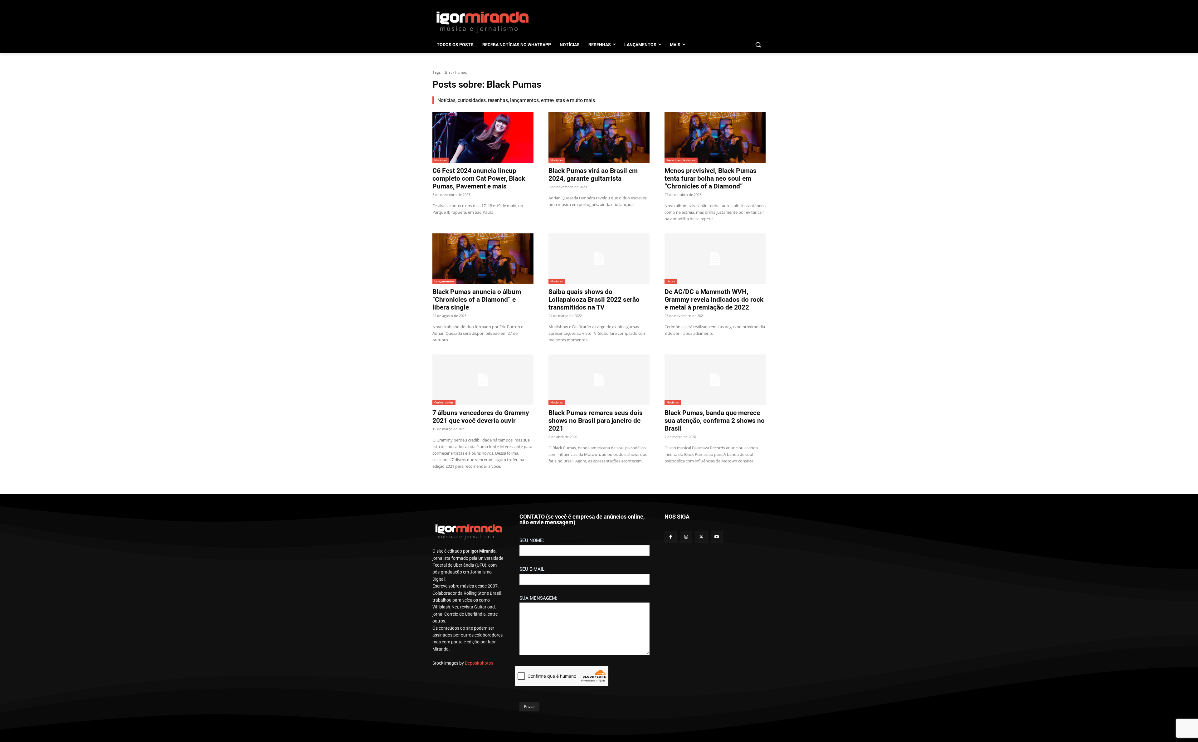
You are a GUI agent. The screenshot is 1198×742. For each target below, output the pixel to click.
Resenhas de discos (681, 160)
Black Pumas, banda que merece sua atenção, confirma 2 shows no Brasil (715, 420)
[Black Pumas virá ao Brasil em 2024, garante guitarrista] (599, 137)
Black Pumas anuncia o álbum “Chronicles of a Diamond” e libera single (476, 299)
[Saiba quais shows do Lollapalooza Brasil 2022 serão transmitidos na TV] (599, 258)
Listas (670, 281)
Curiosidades (444, 402)
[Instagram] (686, 537)
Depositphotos (479, 663)
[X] (701, 537)
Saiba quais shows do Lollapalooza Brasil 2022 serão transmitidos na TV (594, 299)
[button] (758, 44)
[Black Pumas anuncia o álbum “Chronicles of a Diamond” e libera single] (482, 258)
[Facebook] (671, 537)
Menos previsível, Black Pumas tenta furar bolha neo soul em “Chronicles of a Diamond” (711, 178)
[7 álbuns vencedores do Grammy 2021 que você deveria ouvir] (482, 379)
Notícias (440, 160)
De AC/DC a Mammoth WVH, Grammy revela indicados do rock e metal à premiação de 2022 (714, 299)
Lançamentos (444, 281)
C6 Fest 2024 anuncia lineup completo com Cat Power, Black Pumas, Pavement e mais (478, 178)
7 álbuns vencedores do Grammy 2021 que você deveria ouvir (480, 416)
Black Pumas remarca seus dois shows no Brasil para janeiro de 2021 (595, 420)
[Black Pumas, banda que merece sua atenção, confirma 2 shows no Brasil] (715, 379)
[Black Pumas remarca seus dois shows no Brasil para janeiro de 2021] (599, 379)
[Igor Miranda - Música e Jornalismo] (482, 21)
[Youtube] (717, 537)
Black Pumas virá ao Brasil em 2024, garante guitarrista (593, 174)
